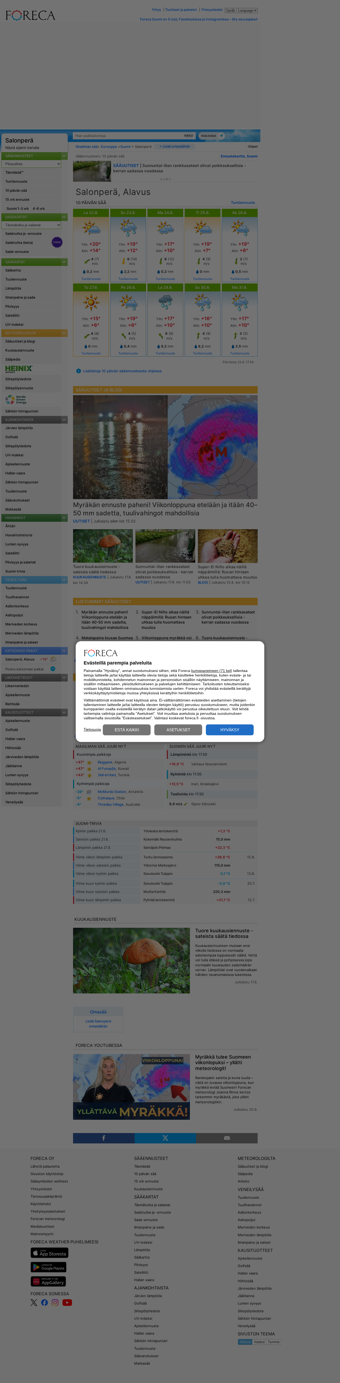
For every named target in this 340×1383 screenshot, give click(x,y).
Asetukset (178, 730)
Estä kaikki (127, 730)
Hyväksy (229, 730)
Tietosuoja (92, 729)
